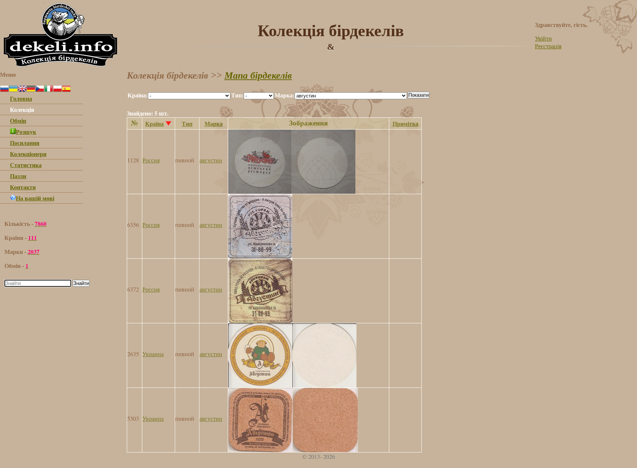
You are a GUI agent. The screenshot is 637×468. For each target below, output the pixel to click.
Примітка (405, 123)
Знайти (81, 283)
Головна (21, 98)
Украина (153, 354)
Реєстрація (548, 46)
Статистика (26, 165)
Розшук (26, 131)
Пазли (18, 176)
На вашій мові (35, 198)
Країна (154, 123)
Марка (214, 123)
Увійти (543, 38)
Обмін (18, 120)
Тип (187, 123)
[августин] (291, 191)
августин (210, 160)
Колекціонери (28, 153)
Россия (151, 160)
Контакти (23, 187)
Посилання (24, 142)
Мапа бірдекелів (258, 75)
